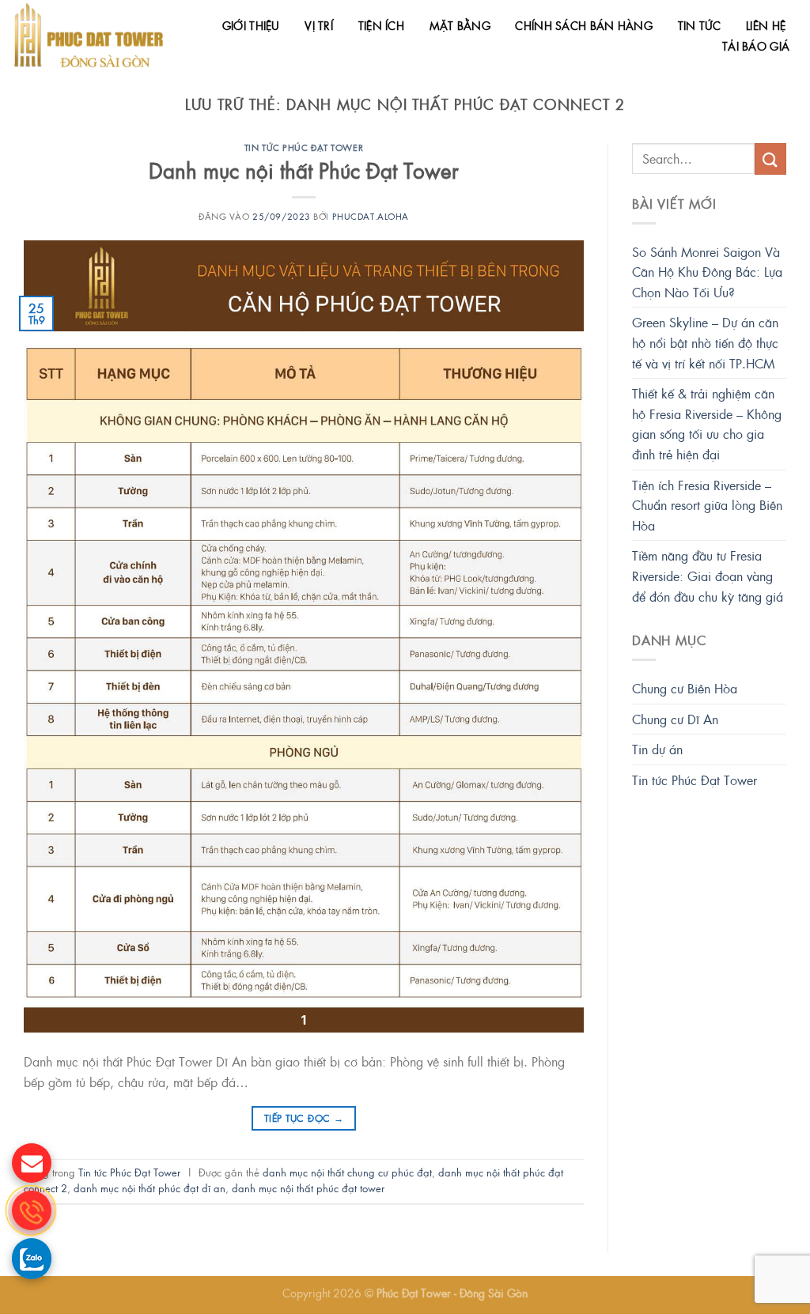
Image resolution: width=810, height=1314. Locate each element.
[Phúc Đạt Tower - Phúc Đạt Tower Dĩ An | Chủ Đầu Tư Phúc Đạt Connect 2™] (88, 35)
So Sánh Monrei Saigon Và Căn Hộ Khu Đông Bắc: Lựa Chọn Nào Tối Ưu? (707, 272)
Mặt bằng (460, 25)
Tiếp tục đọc (303, 1118)
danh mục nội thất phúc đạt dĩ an (149, 1187)
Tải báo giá (755, 46)
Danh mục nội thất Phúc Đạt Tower (304, 170)
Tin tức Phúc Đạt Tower (303, 147)
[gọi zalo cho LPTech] (31, 1258)
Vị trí (319, 25)
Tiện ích (381, 25)
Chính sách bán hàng (583, 25)
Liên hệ (765, 25)
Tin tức (699, 25)
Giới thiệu (251, 25)
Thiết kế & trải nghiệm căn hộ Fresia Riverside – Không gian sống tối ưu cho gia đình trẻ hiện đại (707, 423)
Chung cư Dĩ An (675, 719)
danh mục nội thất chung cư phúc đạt (347, 1172)
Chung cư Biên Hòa (684, 688)
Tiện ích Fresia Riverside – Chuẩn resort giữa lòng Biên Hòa (707, 505)
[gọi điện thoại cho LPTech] (31, 1210)
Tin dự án (657, 749)
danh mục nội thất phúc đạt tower (308, 1187)
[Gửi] (770, 158)
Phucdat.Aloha (370, 216)
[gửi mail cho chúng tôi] (31, 1163)
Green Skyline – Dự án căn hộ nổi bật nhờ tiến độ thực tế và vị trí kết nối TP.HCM (705, 342)
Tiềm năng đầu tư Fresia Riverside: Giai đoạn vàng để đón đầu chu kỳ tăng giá (707, 575)
